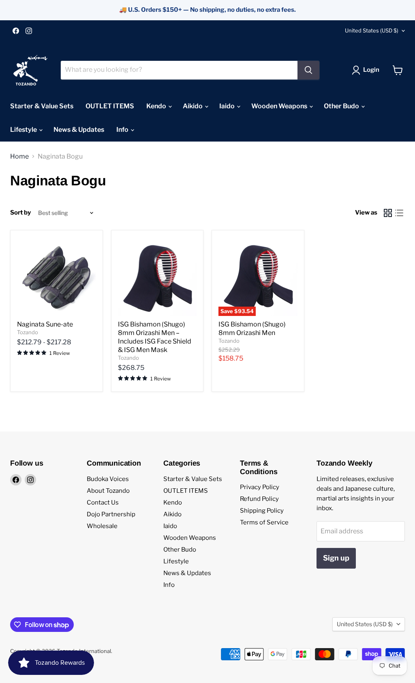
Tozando (27, 332)
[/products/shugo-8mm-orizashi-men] (157, 276)
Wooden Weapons (279, 106)
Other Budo (342, 106)
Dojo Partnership (111, 514)
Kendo (156, 106)
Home (19, 156)
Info (123, 129)
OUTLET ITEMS (110, 106)
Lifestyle (24, 129)
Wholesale (102, 526)
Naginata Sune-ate (45, 324)
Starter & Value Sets (41, 106)
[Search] (308, 70)
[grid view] (388, 213)
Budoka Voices (108, 479)
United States (371, 30)
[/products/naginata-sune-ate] (56, 276)
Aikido (193, 106)
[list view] (399, 213)
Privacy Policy (259, 487)
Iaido (227, 106)
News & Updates (78, 129)
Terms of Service (264, 522)
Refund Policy (259, 499)
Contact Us (103, 502)
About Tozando (108, 490)
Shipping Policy (262, 510)
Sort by (20, 212)
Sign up (336, 558)
